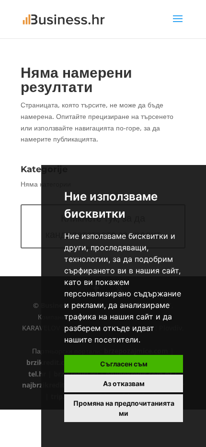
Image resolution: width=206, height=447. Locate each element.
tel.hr (37, 373)
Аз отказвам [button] (124, 383)
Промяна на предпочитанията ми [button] (123, 408)
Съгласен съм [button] (124, 364)
